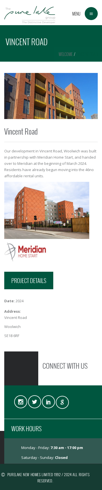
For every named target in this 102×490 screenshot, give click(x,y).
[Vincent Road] (51, 96)
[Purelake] (29, 12)
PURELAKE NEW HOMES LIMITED (30, 474)
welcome (66, 54)
